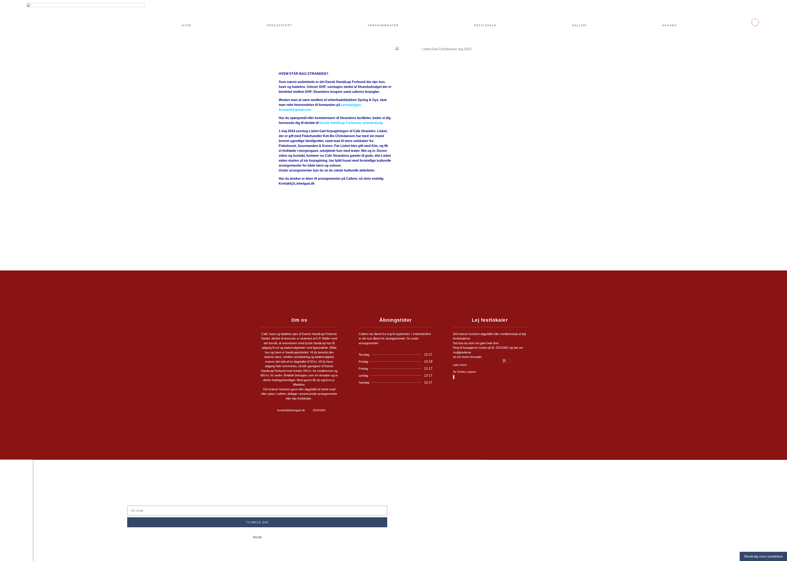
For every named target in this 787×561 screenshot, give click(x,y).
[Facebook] (755, 22)
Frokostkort (279, 25)
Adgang (669, 25)
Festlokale (485, 25)
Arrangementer (383, 25)
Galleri (579, 25)
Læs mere (460, 365)
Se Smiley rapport (464, 371)
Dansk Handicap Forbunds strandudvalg (351, 123)
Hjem (186, 25)
